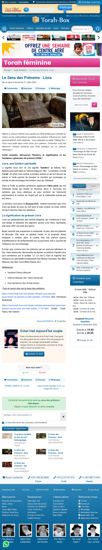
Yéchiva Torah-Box (10, 512)
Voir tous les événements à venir (85, 178)
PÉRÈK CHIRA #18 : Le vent (17, 386)
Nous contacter (14, 477)
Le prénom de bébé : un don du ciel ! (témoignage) (23, 437)
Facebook (84, 504)
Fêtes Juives (7, 504)
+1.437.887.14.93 (91, 477)
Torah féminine (20, 70)
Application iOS (87, 515)
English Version (34, 518)
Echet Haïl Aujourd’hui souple (41, 331)
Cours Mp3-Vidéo (9, 509)
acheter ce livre (35, 354)
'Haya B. (17, 445)
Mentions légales (60, 509)
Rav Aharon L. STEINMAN (8, 540)
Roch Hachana (17, 28)
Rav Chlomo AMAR (59, 540)
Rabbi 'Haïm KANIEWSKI (25, 540)
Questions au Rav (85, 190)
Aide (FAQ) (57, 515)
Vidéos (30, 28)
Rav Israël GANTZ (76, 540)
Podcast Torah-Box (35, 515)
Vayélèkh (85, 321)
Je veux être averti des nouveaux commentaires (26, 422)
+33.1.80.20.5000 (40, 477)
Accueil (7, 70)
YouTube (85, 507)
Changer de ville (86, 340)
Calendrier (85, 16)
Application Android (89, 518)
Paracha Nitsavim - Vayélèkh (13, 16)
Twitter (83, 501)
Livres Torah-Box (34, 509)
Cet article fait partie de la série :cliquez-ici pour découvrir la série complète (34, 403)
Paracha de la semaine (12, 501)
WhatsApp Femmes (89, 512)
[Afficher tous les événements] (34, 2)
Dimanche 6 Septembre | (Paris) (85, 153)
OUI (26, 373)
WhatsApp (85, 509)
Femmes (65, 28)
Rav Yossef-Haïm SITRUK (93, 540)
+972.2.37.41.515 (65, 477)
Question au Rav (43, 28)
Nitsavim (89, 318)
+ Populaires (79, 186)
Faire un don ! (59, 507)
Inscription (24, 2)
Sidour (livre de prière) (36, 504)
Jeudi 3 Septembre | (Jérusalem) (84, 138)
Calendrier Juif (33, 501)
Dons (56, 28)
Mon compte (10, 2)
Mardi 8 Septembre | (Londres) (85, 167)
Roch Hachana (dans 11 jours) (38, 16)
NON (43, 373)
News (4, 507)
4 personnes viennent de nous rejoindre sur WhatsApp (56, 2)
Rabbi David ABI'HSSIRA (42, 540)
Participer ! (66, 9)
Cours (93, 186)
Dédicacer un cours (10, 515)
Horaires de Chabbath (36, 507)
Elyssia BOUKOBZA (45, 321)
